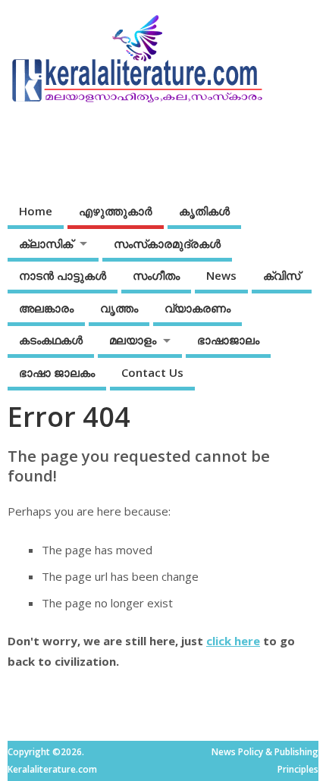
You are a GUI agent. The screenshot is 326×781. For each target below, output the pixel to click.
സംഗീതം (156, 275)
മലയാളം (132, 339)
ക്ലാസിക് (46, 243)
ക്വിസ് (281, 275)
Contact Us (152, 372)
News (221, 275)
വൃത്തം (119, 307)
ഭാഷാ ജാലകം (57, 372)
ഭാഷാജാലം (228, 339)
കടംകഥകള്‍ (51, 339)
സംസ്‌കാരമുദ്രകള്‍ (167, 243)
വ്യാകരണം (197, 307)
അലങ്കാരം (46, 307)
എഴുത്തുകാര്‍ (115, 210)
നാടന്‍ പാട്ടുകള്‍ (62, 275)
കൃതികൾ (204, 210)
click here (233, 640)
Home (35, 210)
